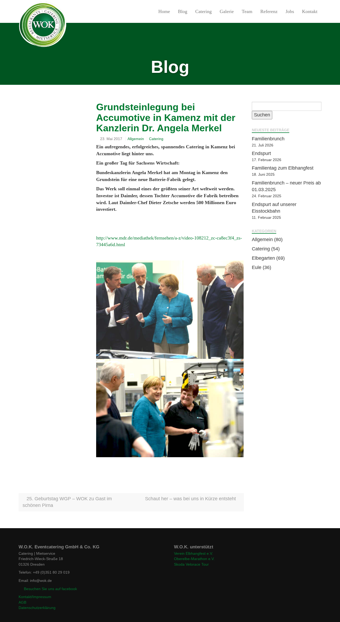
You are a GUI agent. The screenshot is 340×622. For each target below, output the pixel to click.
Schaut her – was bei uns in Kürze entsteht (191, 498)
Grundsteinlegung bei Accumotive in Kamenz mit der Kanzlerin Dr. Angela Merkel (165, 117)
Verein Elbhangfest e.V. (193, 553)
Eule (256, 267)
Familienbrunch (268, 138)
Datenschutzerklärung (37, 608)
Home (164, 11)
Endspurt (261, 153)
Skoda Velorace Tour (191, 564)
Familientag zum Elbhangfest (282, 168)
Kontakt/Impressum (35, 597)
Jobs (290, 11)
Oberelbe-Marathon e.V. (194, 559)
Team (247, 11)
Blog (182, 11)
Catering (203, 11)
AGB (22, 602)
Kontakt (309, 11)
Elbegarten (263, 258)
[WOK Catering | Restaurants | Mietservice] (19, 11)
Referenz (269, 11)
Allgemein (136, 139)
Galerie (227, 11)
